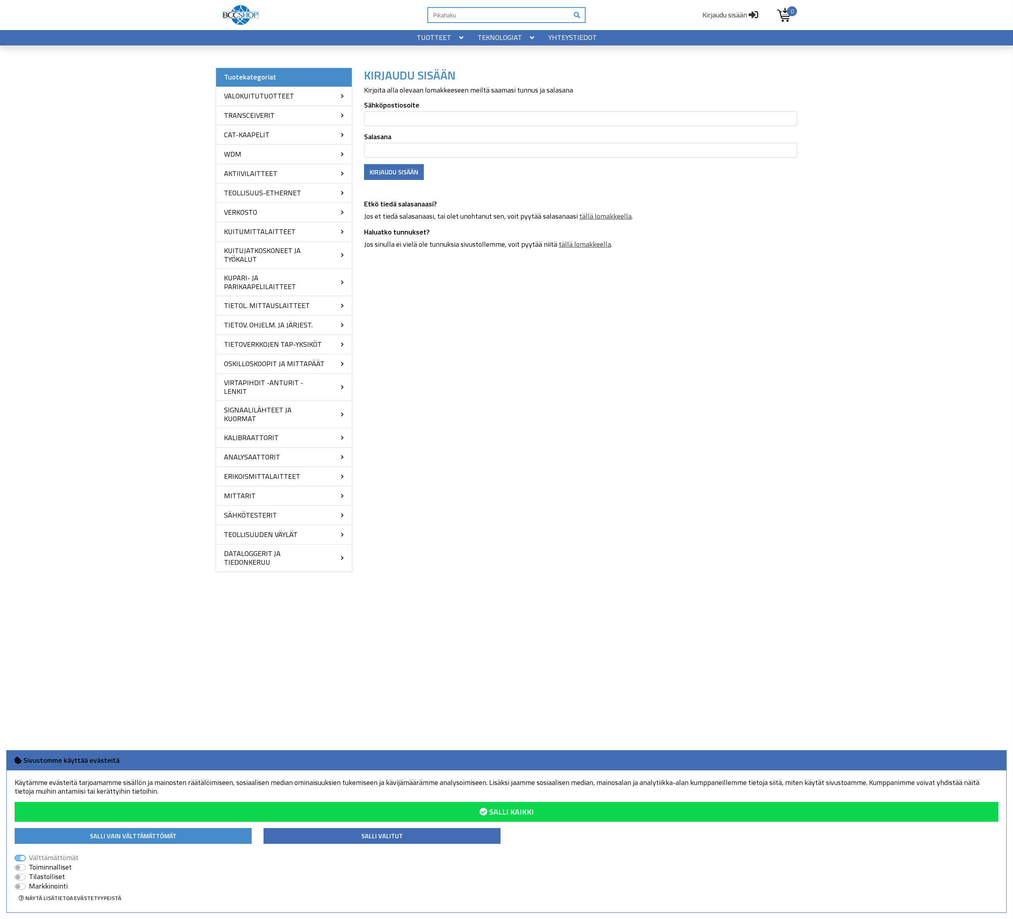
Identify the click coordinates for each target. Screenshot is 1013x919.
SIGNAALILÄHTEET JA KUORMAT (258, 414)
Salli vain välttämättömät (133, 836)
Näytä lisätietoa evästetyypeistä (72, 898)
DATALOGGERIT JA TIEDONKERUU (252, 557)
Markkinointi (48, 886)
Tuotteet (434, 37)
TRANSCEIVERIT (249, 115)
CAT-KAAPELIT (246, 134)
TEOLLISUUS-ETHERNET (262, 192)
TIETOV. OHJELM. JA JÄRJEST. (268, 325)
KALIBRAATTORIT (251, 437)
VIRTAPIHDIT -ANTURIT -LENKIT (263, 387)
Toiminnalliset (50, 867)
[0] (784, 15)
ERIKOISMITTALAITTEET (262, 476)
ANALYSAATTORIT (252, 457)
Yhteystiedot (572, 37)
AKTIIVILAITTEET (250, 173)
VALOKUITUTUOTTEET (259, 96)
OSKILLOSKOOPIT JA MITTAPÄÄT (274, 363)
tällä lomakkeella (605, 216)
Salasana (377, 136)
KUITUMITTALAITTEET (260, 231)
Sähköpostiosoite (391, 105)
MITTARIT (240, 495)
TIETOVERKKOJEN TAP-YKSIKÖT (273, 344)
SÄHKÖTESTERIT (250, 515)
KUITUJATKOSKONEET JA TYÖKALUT (262, 255)
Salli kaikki (511, 812)
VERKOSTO (240, 212)
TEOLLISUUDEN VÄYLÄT (261, 534)
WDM (232, 154)
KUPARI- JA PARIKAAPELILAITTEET (260, 282)
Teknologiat (500, 37)
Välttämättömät (53, 857)
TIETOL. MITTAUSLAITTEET (267, 305)
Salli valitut (382, 836)
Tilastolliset (47, 876)
